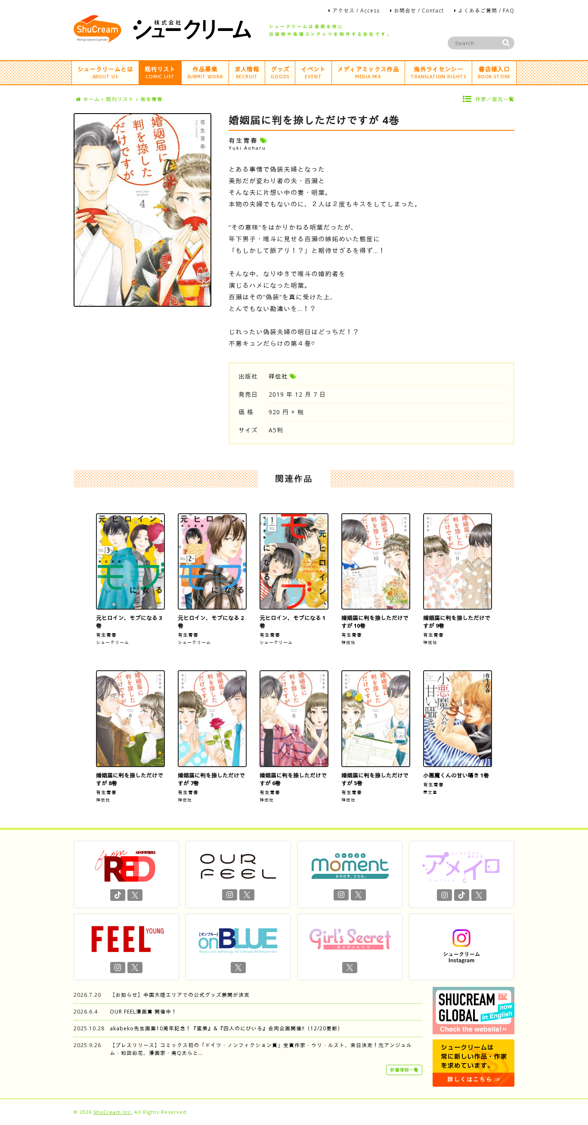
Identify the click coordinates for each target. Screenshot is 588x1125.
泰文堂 (430, 792)
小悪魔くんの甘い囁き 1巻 (456, 775)
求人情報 (247, 72)
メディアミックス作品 (368, 72)
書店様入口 (494, 72)
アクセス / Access (356, 10)
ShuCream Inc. (113, 1112)
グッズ (280, 72)
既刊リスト (160, 72)
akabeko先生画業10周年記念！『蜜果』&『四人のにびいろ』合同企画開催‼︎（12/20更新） (226, 1028)
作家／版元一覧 (494, 99)
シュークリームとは (105, 72)
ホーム (91, 99)
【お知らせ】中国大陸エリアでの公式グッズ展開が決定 (180, 995)
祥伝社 (278, 376)
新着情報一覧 (404, 1069)
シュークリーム (112, 642)
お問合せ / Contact (419, 10)
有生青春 (106, 635)
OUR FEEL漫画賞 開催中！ (143, 1011)
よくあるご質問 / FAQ (486, 10)
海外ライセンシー (438, 72)
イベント (313, 72)
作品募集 (205, 72)
